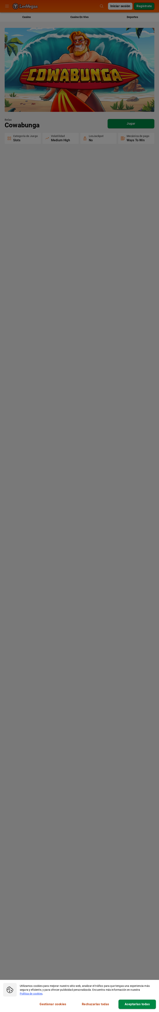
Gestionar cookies (53, 1004)
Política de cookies (31, 993)
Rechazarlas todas (95, 1004)
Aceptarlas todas (137, 1004)
